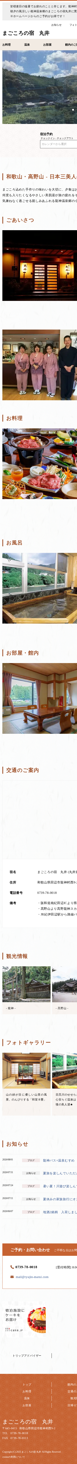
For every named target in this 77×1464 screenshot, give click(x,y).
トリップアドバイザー (26, 1355)
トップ (27, 1384)
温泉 (27, 1398)
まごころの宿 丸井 (27, 1422)
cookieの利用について (13, 1457)
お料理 (27, 1391)
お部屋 (27, 1405)
